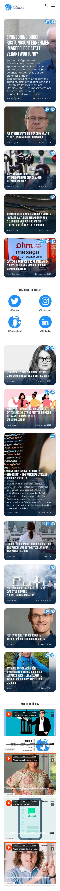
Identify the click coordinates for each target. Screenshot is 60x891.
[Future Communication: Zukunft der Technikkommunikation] (16, 7)
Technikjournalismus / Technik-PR (15, 752)
